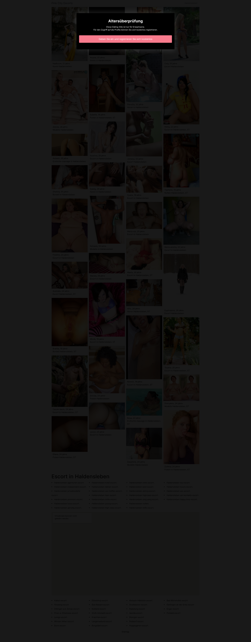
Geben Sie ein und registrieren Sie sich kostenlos (125, 39)
